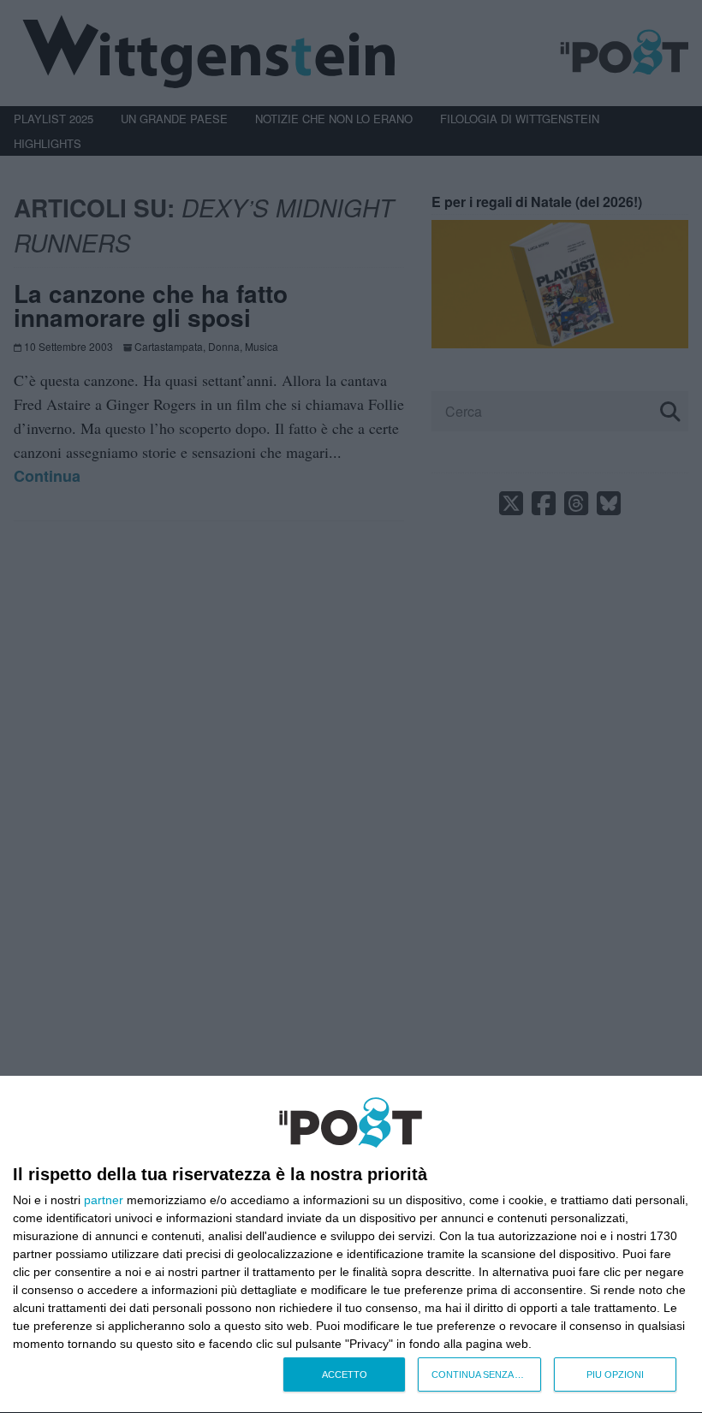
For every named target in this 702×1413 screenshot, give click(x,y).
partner (103, 1200)
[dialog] (351, 1245)
